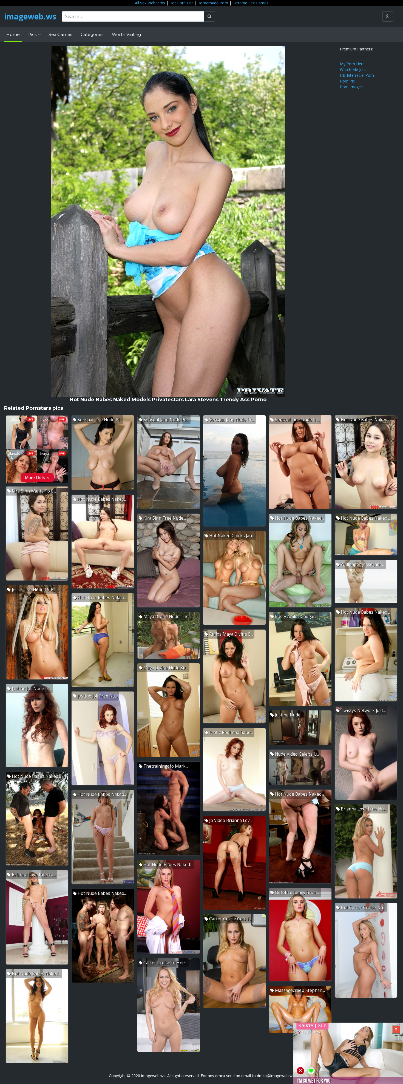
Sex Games (60, 34)
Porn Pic (347, 81)
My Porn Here (352, 63)
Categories (92, 34)
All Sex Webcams (150, 2)
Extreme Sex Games (250, 2)
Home (13, 34)
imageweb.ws (30, 16)
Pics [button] (33, 34)
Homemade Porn (212, 2)
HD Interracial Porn (357, 75)
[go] (209, 16)
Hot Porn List (181, 2)
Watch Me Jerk (353, 69)
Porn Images (351, 86)
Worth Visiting (126, 34)
